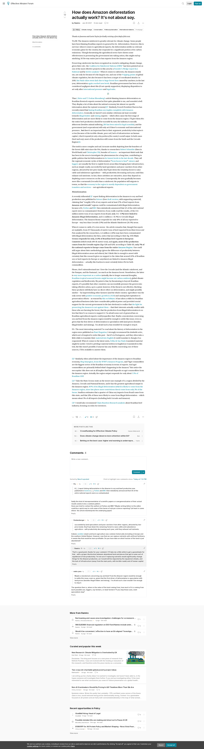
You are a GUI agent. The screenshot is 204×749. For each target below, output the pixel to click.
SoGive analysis (92, 72)
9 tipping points (128, 75)
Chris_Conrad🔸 (77, 690)
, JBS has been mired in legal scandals (118, 125)
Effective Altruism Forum (22, 3)
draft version (112, 199)
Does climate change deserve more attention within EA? (104, 436)
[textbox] (107, 463)
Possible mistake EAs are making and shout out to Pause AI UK (101, 720)
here (73, 746)
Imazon (113, 152)
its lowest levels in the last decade (119, 158)
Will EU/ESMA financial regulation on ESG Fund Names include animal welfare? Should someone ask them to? (120, 625)
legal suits (111, 89)
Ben (138, 436)
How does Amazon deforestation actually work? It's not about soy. (44, 36)
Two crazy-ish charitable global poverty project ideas (94, 670)
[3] (91, 196)
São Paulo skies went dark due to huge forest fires (97, 81)
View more (74, 638)
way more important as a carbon (87, 275)
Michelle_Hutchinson (82, 722)
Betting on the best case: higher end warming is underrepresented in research (115, 441)
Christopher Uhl (93, 152)
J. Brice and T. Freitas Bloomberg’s (91, 98)
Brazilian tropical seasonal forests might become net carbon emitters (101, 278)
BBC (94, 208)
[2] (79, 142)
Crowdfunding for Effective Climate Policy (98, 431)
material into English (104, 338)
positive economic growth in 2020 (100, 296)
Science (99, 199)
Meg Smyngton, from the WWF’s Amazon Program (101, 362)
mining (97, 116)
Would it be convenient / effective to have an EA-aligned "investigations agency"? (109, 631)
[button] (86, 417)
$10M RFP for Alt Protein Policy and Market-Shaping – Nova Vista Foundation (107, 726)
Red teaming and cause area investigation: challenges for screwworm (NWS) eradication (112, 618)
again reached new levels (98, 83)
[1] (106, 107)
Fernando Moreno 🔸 (87, 620)
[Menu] (3, 3)
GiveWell (78, 716)
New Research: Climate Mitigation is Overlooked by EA (94, 652)
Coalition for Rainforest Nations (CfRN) (105, 66)
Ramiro (77, 23)
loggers (75, 164)
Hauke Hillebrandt (134, 431)
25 (95, 655)
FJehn (138, 441)
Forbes (86, 208)
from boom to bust (119, 161)
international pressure (93, 89)
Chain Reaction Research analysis (111, 403)
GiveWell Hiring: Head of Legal (87, 713)
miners (132, 161)
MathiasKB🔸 (76, 672)
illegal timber (84, 116)
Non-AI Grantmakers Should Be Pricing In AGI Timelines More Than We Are (103, 687)
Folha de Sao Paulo (118, 341)
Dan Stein (75, 655)
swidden (80, 534)
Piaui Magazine (100, 332)
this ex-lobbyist (108, 299)
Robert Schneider (127, 149)
